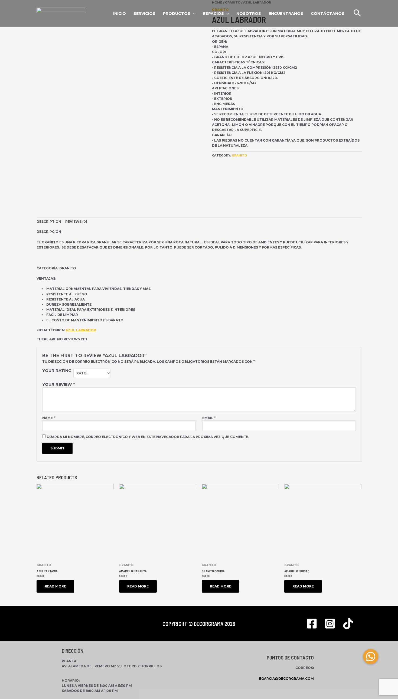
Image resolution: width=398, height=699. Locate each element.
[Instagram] (329, 623)
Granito (239, 155)
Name (48, 418)
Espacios (213, 13)
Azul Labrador (81, 330)
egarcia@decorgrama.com (286, 679)
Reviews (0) (76, 222)
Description (49, 222)
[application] (226, 13)
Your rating (56, 370)
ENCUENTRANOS (286, 13)
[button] (370, 656)
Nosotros (248, 13)
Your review (58, 384)
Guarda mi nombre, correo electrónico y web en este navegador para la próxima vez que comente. (148, 437)
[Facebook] (311, 623)
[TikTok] (348, 623)
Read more (55, 586)
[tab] (49, 221)
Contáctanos (327, 13)
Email (209, 418)
